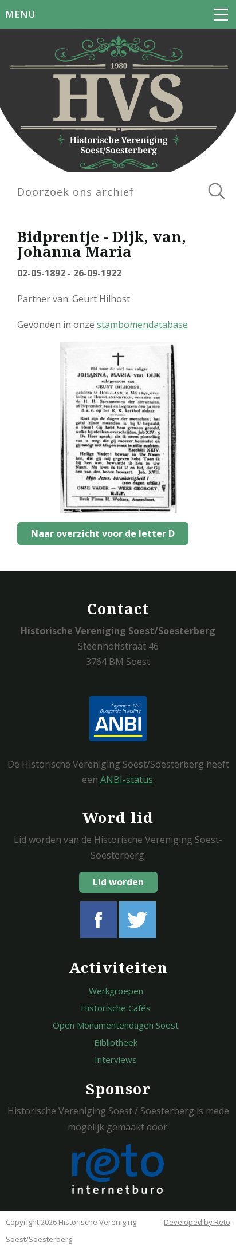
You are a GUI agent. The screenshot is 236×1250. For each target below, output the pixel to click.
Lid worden (118, 882)
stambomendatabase (142, 324)
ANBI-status (126, 779)
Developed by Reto (197, 1222)
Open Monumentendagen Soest (116, 1025)
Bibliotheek (115, 1042)
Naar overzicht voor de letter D (103, 533)
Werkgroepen (116, 990)
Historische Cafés (116, 1008)
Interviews (116, 1059)
